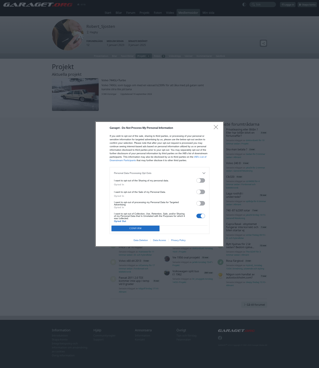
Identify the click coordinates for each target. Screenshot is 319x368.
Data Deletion (141, 240)
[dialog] (159, 184)
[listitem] (159, 173)
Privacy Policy (178, 240)
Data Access (159, 240)
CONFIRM (135, 228)
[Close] (217, 128)
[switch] (200, 180)
